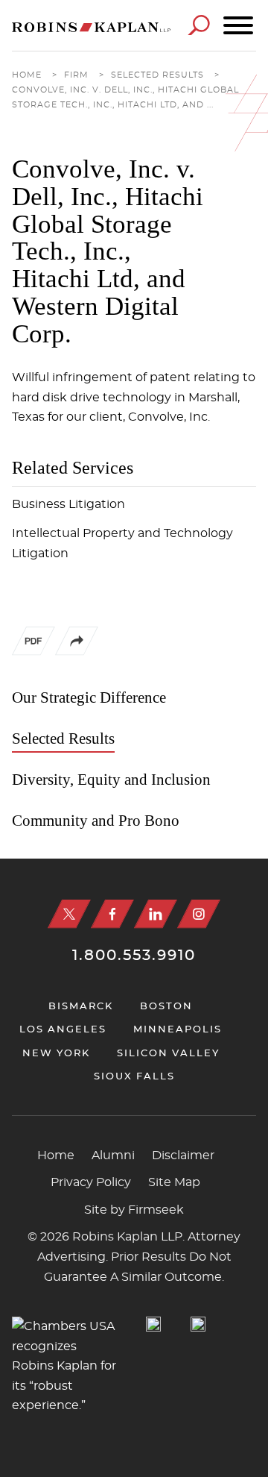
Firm (76, 75)
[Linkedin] (155, 914)
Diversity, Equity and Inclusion (111, 779)
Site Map (174, 1182)
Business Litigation (68, 504)
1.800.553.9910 (134, 955)
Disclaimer (183, 1155)
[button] (76, 652)
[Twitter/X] (69, 914)
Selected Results (157, 75)
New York (56, 1054)
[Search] (199, 25)
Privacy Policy (91, 1182)
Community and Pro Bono (95, 821)
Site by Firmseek (134, 1210)
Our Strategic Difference (89, 697)
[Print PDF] (33, 644)
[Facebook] (112, 914)
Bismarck (80, 1007)
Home (27, 75)
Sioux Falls (134, 1077)
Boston (166, 1007)
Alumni (113, 1155)
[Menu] (238, 26)
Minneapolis (177, 1030)
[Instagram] (198, 914)
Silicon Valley (168, 1054)
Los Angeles (62, 1030)
